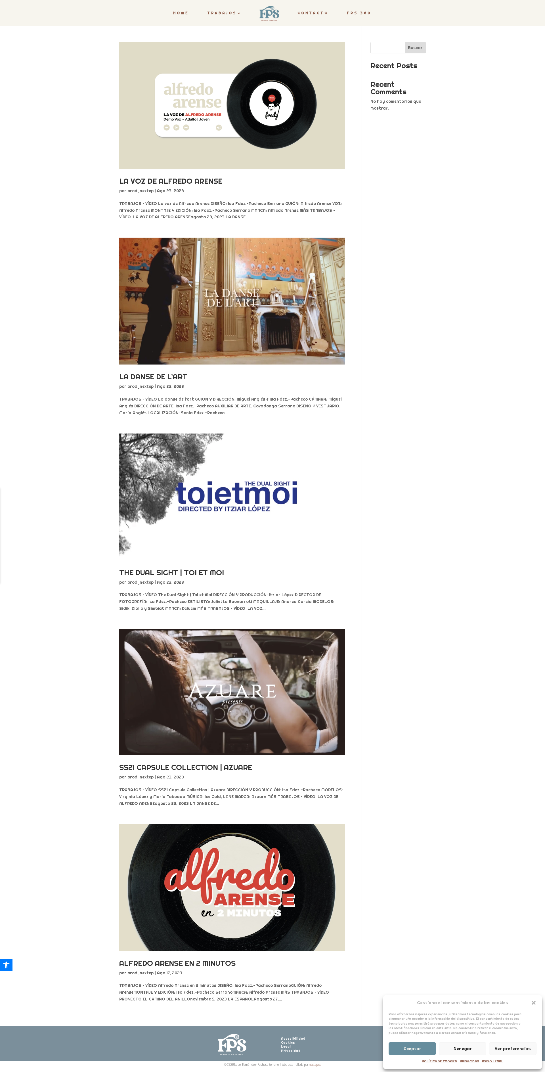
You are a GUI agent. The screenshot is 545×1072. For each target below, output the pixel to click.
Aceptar (412, 1048)
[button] (533, 1003)
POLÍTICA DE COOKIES (439, 1061)
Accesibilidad (293, 1038)
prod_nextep (140, 190)
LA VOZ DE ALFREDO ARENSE (170, 181)
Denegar (463, 1048)
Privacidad (291, 1051)
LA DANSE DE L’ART (153, 376)
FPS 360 (359, 13)
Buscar (415, 47)
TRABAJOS (222, 13)
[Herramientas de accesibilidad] (6, 965)
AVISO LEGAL (492, 1061)
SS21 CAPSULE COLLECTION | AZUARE (185, 767)
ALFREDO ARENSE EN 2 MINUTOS (177, 963)
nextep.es (315, 1064)
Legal (286, 1046)
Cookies (288, 1042)
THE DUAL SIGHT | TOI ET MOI (171, 572)
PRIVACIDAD (469, 1061)
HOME (181, 13)
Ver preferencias (513, 1048)
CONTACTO (313, 13)
